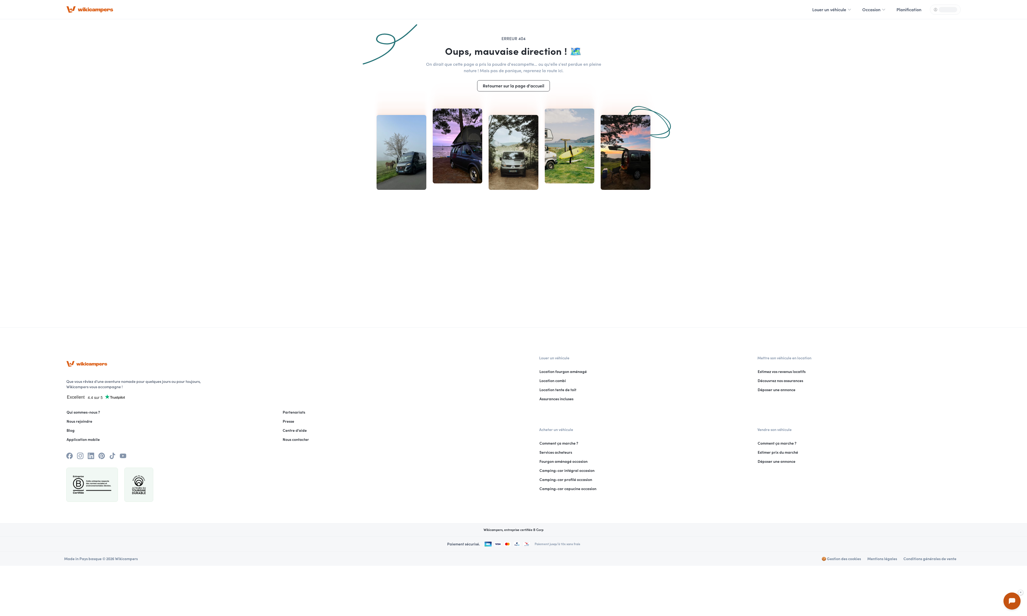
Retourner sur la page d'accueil (513, 85)
